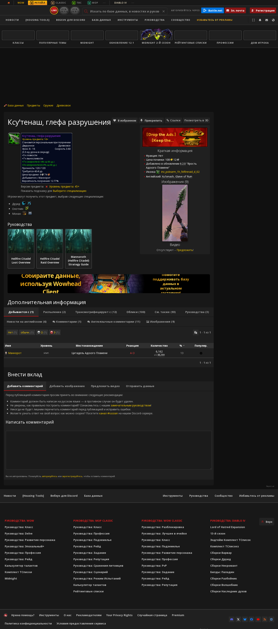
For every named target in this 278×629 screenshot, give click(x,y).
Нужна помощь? (22, 615)
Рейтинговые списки (88, 591)
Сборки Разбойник (223, 578)
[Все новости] (9, 3)
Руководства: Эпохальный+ (24, 546)
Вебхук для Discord (70, 20)
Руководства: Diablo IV (227, 520)
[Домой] (25, 10)
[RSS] (265, 619)
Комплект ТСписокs (224, 546)
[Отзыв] (266, 20)
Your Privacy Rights (119, 615)
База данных (101, 20)
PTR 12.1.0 (64, 10)
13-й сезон (217, 533)
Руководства (155, 20)
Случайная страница (152, 615)
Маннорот (15, 353)
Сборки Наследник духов (228, 591)
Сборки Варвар (221, 553)
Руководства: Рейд (18, 559)
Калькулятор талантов (21, 565)
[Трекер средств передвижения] (109, 283)
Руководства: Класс (19, 527)
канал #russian (108, 413)
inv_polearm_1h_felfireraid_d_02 (180, 172)
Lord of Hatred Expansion (227, 527)
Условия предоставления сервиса (81, 623)
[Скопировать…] (196, 332)
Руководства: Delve (19, 533)
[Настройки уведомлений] (260, 20)
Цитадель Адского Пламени (89, 353)
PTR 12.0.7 (74, 10)
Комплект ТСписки (18, 572)
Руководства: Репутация (91, 559)
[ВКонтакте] (271, 619)
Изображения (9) (175, 181)
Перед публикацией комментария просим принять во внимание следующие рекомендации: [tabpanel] (79, 435)
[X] (238, 619)
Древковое (64, 105)
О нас (67, 615)
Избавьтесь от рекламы (215, 20)
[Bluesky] (245, 619)
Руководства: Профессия (23, 553)
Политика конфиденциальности (28, 623)
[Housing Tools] (33, 495)
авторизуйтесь (49, 476)
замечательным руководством (131, 405)
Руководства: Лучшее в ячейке (164, 533)
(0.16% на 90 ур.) (45, 161)
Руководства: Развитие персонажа (30, 540)
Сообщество (180, 20)
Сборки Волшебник (224, 585)
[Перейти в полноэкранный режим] (253, 20)
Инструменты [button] (128, 20)
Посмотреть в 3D (196, 120)
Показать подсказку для (37, 191)
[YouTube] (258, 619)
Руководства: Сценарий (90, 572)
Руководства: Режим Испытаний (97, 578)
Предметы (33, 105)
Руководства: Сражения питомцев (98, 565)
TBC (79, 2)
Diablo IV (124, 2)
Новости (12, 20)
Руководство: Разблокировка (163, 527)
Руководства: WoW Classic (162, 520)
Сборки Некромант (224, 565)
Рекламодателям (89, 615)
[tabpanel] (109, 347)
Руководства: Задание (89, 553)
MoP (95, 2)
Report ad (270, 486)
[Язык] (273, 20)
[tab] (21, 312)
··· (104, 2)
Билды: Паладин (222, 572)
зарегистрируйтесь (72, 476)
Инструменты (173, 495)
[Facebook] (251, 619)
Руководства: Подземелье (92, 540)
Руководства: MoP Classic (93, 520)
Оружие (48, 105)
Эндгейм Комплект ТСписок (230, 540)
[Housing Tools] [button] (38, 20)
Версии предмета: (33, 186)
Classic (61, 2)
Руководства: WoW (19, 520)
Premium (178, 615)
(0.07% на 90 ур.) (48, 164)
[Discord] (232, 619)
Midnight (11, 578)
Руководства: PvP (154, 565)
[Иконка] (14, 139)
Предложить (185, 250)
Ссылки (175, 120)
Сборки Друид (220, 559)
